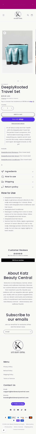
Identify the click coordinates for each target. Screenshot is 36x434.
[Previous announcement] (3, 4)
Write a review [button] (18, 260)
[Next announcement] (33, 4)
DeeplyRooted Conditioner (10, 159)
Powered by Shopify (19, 424)
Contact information (18, 429)
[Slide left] (14, 81)
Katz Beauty (10, 424)
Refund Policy (7, 370)
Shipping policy (29, 427)
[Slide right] (22, 81)
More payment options (18, 123)
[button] (3, 15)
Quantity (3, 105)
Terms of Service (9, 378)
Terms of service (18, 427)
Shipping (3, 98)
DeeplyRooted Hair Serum (10, 156)
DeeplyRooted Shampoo (9, 152)
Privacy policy (8, 427)
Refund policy (29, 424)
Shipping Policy (8, 374)
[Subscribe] (30, 332)
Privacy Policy (7, 367)
